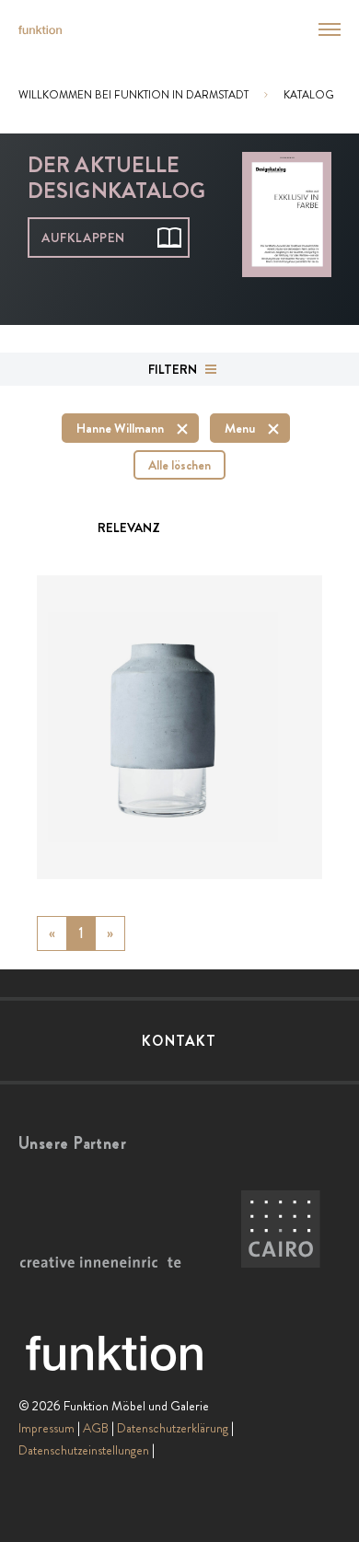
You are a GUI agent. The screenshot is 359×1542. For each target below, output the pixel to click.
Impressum (46, 1428)
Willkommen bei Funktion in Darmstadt (133, 95)
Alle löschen (179, 465)
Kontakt (179, 1040)
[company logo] (40, 30)
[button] (318, 29)
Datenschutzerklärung (172, 1428)
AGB (96, 1428)
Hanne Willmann (120, 428)
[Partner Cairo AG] (280, 1230)
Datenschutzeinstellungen (83, 1450)
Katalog (309, 95)
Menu (240, 428)
